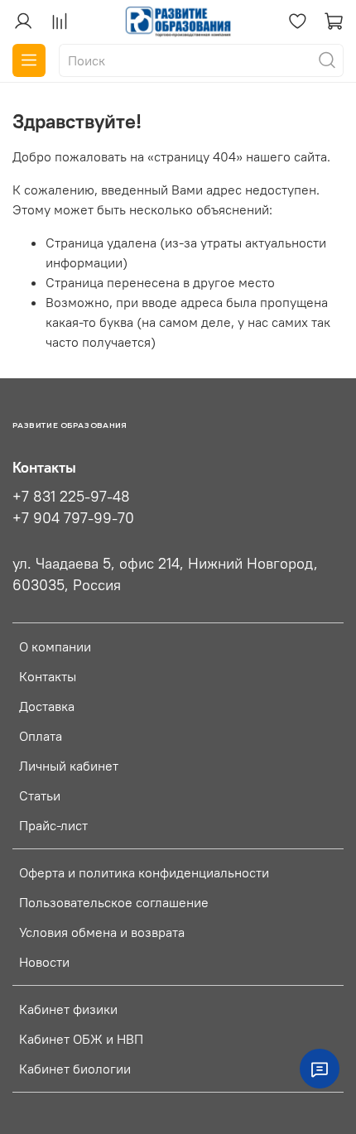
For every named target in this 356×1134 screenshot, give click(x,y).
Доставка (47, 706)
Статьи (39, 795)
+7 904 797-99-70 (73, 518)
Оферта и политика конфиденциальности (144, 872)
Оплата (40, 736)
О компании (55, 646)
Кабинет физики (68, 1009)
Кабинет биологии (75, 1068)
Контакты (47, 676)
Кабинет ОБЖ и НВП (81, 1039)
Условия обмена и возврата (102, 932)
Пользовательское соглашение (114, 902)
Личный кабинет (68, 765)
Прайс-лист (53, 825)
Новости (44, 962)
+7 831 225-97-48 (71, 497)
